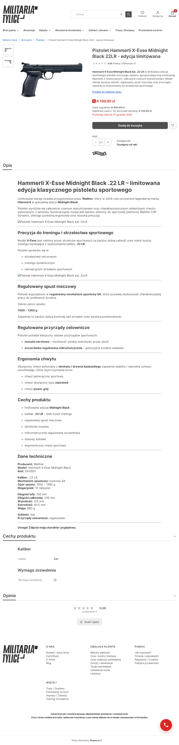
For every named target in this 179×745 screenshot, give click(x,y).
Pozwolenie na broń (57, 691)
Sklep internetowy (85, 740)
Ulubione (95, 673)
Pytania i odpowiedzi (147, 656)
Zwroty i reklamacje (101, 663)
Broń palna (26, 40)
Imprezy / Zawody (56, 695)
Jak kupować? (143, 652)
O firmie (50, 659)
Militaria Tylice (10, 40)
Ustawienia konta (100, 670)
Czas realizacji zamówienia (105, 659)
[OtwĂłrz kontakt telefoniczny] (166, 725)
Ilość (95, 136)
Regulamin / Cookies (146, 659)
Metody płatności (100, 652)
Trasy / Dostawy (55, 688)
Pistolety (40, 40)
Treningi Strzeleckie (57, 698)
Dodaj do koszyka (130, 125)
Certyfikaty (52, 656)
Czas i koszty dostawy (103, 656)
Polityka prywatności (147, 663)
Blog (48, 663)
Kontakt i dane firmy (57, 652)
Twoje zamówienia (100, 666)
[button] (128, 14)
